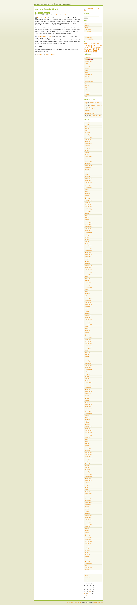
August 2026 (87, 122)
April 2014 (87, 378)
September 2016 (88, 324)
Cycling (86, 63)
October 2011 (88, 434)
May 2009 (87, 487)
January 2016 (88, 339)
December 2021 (88, 226)
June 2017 (87, 308)
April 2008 (87, 511)
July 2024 (87, 169)
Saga (86, 77)
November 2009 (88, 476)
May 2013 (87, 398)
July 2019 (87, 276)
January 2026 (88, 135)
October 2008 (88, 500)
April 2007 (87, 534)
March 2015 (87, 358)
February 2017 (88, 315)
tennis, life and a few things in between (52, 4)
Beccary (95, 602)
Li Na (100, 45)
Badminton (87, 57)
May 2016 (87, 332)
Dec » (88, 599)
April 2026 (87, 130)
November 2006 (88, 543)
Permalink (39, 54)
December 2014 (88, 363)
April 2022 (87, 219)
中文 (86, 96)
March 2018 (87, 297)
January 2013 (88, 406)
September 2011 (88, 435)
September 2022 (88, 209)
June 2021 (87, 237)
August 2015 (87, 348)
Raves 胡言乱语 (88, 37)
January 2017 (88, 317)
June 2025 (87, 148)
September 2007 (88, 524)
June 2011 (87, 441)
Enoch (86, 102)
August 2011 (87, 437)
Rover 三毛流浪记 (89, 39)
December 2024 (88, 160)
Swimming (87, 25)
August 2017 (87, 306)
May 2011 (87, 443)
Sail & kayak (87, 79)
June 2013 (87, 397)
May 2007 (87, 532)
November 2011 (88, 432)
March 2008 (87, 513)
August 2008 (87, 504)
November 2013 (88, 387)
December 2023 (88, 182)
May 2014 (87, 376)
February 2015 (88, 359)
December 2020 (88, 248)
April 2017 (87, 311)
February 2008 (88, 515)
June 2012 (87, 419)
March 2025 (87, 154)
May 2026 (87, 128)
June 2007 (87, 530)
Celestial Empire (88, 61)
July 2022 (87, 213)
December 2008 (88, 496)
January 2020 (88, 267)
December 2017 (88, 300)
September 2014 (88, 369)
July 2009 (87, 484)
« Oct (85, 599)
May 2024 (87, 172)
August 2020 (87, 256)
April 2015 (87, 356)
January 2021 (88, 246)
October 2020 (88, 252)
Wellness (87, 94)
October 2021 (88, 230)
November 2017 (88, 302)
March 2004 (87, 561)
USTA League (88, 29)
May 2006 (87, 552)
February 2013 (88, 404)
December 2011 (88, 430)
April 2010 (87, 467)
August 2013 (87, 393)
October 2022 (88, 208)
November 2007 (88, 521)
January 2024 (88, 180)
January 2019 (88, 284)
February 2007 (88, 537)
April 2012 (87, 422)
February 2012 (88, 426)
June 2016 (87, 330)
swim (89, 49)
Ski (85, 83)
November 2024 (88, 161)
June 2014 (87, 374)
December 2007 (88, 519)
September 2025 (88, 143)
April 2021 (87, 241)
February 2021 (88, 245)
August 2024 (87, 167)
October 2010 (88, 456)
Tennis (86, 27)
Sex (85, 49)
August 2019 (87, 274)
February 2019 (88, 282)
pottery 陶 (87, 76)
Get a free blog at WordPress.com (74, 602)
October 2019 (88, 271)
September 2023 (88, 187)
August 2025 (87, 145)
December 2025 (88, 137)
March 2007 (87, 535)
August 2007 (87, 526)
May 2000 (87, 565)
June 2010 (87, 463)
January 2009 (88, 495)
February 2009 (88, 493)
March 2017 (87, 313)
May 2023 (87, 195)
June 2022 (87, 215)
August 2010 (87, 459)
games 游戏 (87, 66)
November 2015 (88, 343)
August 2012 (87, 415)
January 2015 (88, 361)
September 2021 (88, 232)
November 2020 (88, 250)
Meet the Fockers (42, 13)
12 (89, 591)
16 (84, 593)
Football (86, 65)
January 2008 (88, 517)
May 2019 (87, 280)
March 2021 (87, 243)
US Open (88, 51)
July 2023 (87, 191)
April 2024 (87, 174)
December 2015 (88, 341)
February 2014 (88, 382)
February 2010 (88, 471)
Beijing (86, 43)
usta (68, 14)
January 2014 (88, 384)
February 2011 (88, 448)
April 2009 (87, 489)
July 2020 (87, 258)
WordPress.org (88, 580)
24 (86, 595)
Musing (86, 72)
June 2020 (87, 259)
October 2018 (88, 285)
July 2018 (87, 291)
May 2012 (87, 421)
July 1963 (87, 569)
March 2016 (87, 335)
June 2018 (87, 293)
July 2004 (87, 559)
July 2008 (87, 506)
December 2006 (88, 541)
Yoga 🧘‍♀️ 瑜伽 (88, 31)
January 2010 (88, 472)
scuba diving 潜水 (89, 81)
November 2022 (88, 206)
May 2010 (87, 465)
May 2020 (87, 261)
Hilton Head (87, 45)
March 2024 (87, 176)
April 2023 (87, 197)
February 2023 (88, 200)
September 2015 (88, 347)
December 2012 (88, 408)
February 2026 (88, 134)
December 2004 (88, 558)
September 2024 (88, 165)
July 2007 (87, 528)
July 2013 (87, 395)
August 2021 (87, 234)
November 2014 (88, 365)
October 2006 (88, 545)
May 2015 (87, 354)
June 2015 (87, 352)
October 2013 (88, 389)
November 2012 (88, 410)
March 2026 (87, 132)
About (86, 23)
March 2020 (87, 263)
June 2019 (87, 278)
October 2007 (88, 522)
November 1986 (88, 567)
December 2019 (88, 269)
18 (87, 593)
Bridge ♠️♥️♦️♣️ (89, 59)
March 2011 (87, 446)
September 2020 (88, 254)
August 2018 (87, 289)
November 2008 (88, 498)
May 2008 (87, 509)
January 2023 (88, 202)
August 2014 (87, 371)
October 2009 (88, 478)
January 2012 (88, 428)
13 (90, 591)
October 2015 (88, 345)
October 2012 (88, 411)
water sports (87, 92)
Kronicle (86, 70)
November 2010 (88, 454)
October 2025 (88, 141)
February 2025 (88, 156)
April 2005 (87, 556)
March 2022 (87, 221)
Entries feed (87, 577)
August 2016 (87, 326)
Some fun (87, 85)
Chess (90, 43)
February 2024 (88, 178)
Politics (95, 47)
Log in (86, 575)
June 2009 (87, 485)
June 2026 (87, 126)
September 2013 (88, 391)
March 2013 (87, 402)
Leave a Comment (50, 54)
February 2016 (88, 337)
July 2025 (87, 147)
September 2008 (88, 502)
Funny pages (96, 43)
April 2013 (87, 400)
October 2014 (88, 367)
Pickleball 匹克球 (88, 74)
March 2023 (87, 198)
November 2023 (88, 184)
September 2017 (88, 304)
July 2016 (87, 328)
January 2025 (88, 158)
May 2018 (87, 295)
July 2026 (87, 124)
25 (87, 595)
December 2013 (88, 385)
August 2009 (87, 482)
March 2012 (87, 424)
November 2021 (88, 228)
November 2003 (88, 563)
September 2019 (88, 272)
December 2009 (88, 474)
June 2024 (87, 171)
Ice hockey (87, 68)
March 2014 (87, 380)
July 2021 (87, 235)
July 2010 (87, 461)
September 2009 (88, 480)
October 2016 (88, 322)
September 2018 (88, 287)
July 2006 (87, 548)
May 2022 (87, 217)
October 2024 (88, 163)
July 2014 (87, 372)
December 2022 (88, 204)
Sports (57, 14)
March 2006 (87, 554)
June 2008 (87, 508)
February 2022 (88, 222)
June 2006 (87, 550)
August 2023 (87, 189)
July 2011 (87, 439)
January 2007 (88, 539)
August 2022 (87, 211)
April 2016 (87, 334)
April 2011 (87, 445)
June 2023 (87, 193)
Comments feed (88, 578)
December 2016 (88, 319)
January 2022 (88, 224)
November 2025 (88, 139)
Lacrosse (94, 45)
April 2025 (87, 152)
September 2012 (88, 413)
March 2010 (87, 469)
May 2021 (87, 239)
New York (88, 47)
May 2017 (87, 309)
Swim (86, 89)
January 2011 (88, 450)
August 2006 (87, 547)
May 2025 (87, 150)
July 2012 (87, 417)
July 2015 (87, 350)
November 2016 (88, 321)
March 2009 (87, 491)
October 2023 (88, 185)
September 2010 (88, 458)
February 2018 (88, 298)
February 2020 (88, 265)
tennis (64, 14)
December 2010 (88, 452)
